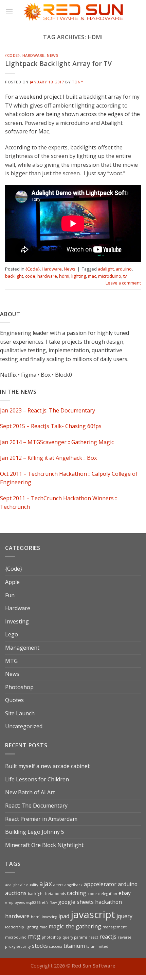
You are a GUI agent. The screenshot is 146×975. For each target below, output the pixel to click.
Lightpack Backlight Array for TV (58, 63)
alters (58, 884)
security (24, 946)
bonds (60, 893)
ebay (124, 893)
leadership (14, 927)
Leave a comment (123, 283)
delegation (107, 893)
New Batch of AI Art (30, 792)
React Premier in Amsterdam (41, 819)
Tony (77, 81)
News (52, 55)
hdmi (64, 276)
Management (22, 647)
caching (76, 893)
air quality (29, 884)
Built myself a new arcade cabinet (47, 766)
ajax (45, 883)
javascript (93, 914)
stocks (40, 945)
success (55, 946)
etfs (45, 902)
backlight (14, 276)
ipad (63, 916)
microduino (109, 276)
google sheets (76, 902)
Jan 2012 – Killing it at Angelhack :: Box (48, 458)
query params (74, 937)
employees (15, 902)
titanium (74, 945)
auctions (15, 893)
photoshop (51, 937)
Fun (10, 595)
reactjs (107, 936)
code (30, 276)
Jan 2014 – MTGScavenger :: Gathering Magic (57, 442)
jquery (124, 916)
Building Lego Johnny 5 (34, 831)
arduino (124, 269)
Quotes (14, 700)
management (115, 927)
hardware (47, 276)
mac (92, 276)
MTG (11, 661)
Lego (11, 634)
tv (125, 276)
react (93, 937)
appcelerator (100, 884)
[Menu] (9, 11)
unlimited (99, 946)
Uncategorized (23, 726)
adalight (106, 269)
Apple (12, 582)
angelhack (74, 884)
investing (49, 916)
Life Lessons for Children (37, 779)
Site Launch (20, 713)
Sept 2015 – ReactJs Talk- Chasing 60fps (51, 426)
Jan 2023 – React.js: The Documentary (47, 410)
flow (53, 902)
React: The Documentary (36, 805)
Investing (17, 621)
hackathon (108, 902)
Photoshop (19, 687)
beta (49, 893)
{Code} (12, 55)
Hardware (33, 55)
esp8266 (33, 902)
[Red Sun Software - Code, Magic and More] (73, 11)
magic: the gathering (75, 926)
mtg (34, 936)
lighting (78, 276)
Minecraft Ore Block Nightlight (44, 845)
